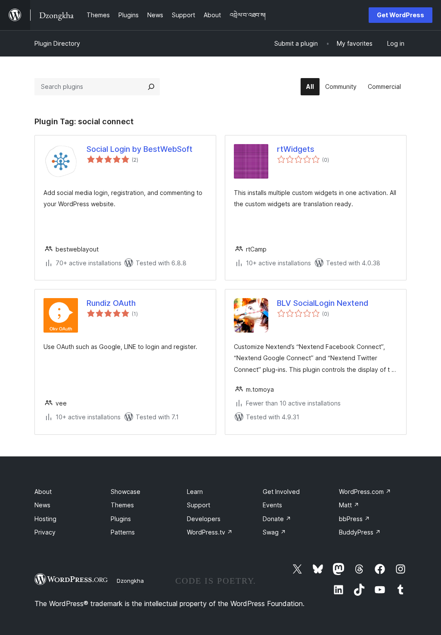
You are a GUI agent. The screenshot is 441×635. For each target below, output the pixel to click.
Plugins (121, 518)
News (42, 505)
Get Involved (281, 491)
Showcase (125, 491)
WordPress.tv (210, 532)
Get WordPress (400, 15)
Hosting (45, 518)
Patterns (123, 532)
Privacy (45, 532)
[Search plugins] (151, 86)
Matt (349, 505)
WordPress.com (365, 491)
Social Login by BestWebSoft (140, 149)
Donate (277, 518)
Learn (195, 491)
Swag (274, 532)
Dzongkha (130, 580)
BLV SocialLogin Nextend (322, 303)
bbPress (354, 518)
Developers (203, 518)
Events (272, 505)
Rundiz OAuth (111, 303)
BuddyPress (360, 532)
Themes (122, 505)
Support (198, 505)
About (43, 491)
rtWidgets (295, 149)
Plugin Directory (57, 43)
